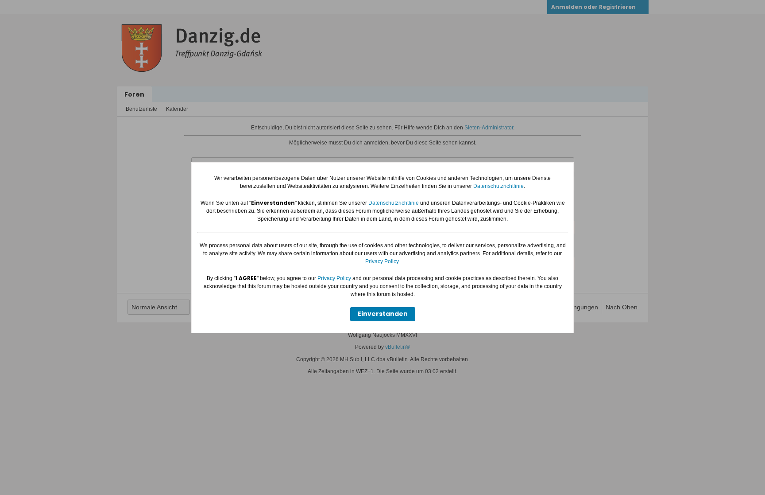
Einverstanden (383, 313)
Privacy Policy (381, 261)
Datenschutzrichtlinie (498, 186)
